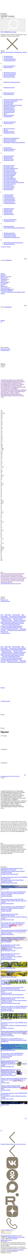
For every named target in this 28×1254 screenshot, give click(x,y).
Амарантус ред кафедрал (7, 1010)
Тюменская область (9, 214)
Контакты (3, 278)
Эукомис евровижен (6, 911)
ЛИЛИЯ (6, 32)
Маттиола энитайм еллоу (7, 1066)
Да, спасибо (4, 16)
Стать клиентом (5, 287)
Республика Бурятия (9, 169)
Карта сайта (21, 1237)
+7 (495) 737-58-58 (5, 246)
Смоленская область (9, 202)
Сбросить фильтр (5, 583)
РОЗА (2, 32)
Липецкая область (8, 123)
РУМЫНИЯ (14, 388)
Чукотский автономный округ (12, 237)
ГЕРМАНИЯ (19, 380)
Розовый (23, 577)
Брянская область (8, 67)
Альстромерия (15, 617)
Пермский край (8, 157)
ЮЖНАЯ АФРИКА (12, 395)
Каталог (3, 275)
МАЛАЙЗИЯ (4, 385)
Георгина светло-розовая (7, 1035)
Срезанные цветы (5, 601)
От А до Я (11, 776)
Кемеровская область (9, 106)
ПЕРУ (9, 387)
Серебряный (13, 579)
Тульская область (8, 212)
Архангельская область (10, 59)
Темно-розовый (20, 580)
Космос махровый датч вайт (8, 950)
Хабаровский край (9, 226)
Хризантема (14, 628)
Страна (2, 366)
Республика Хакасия (9, 186)
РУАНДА (8, 388)
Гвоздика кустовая (7, 620)
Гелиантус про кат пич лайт (8, 968)
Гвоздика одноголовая (20, 620)
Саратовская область (9, 197)
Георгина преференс (6, 941)
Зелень (3, 623)
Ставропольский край (9, 203)
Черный (10, 582)
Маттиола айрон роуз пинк (8, 1050)
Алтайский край (8, 56)
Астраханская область (9, 60)
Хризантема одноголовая (14, 630)
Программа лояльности (7, 289)
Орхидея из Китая (7, 624)
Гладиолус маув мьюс (6, 1019)
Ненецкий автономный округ (12, 138)
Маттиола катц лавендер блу (8, 1075)
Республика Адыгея (9, 165)
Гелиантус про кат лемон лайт (9, 977)
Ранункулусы (4, 626)
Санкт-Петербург (9, 52)
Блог (2, 285)
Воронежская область (9, 76)
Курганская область (9, 115)
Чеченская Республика (10, 234)
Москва (3, 52)
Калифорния (8, 260)
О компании (4, 279)
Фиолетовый (4, 582)
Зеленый (3, 575)
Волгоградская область (10, 74)
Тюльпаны (10, 627)
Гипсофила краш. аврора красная (9, 874)
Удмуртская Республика (10, 219)
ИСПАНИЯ (21, 381)
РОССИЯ (3, 388)
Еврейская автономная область (12, 82)
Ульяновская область (9, 221)
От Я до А (17, 776)
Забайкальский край (9, 87)
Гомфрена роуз (4, 1041)
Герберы (3, 621)
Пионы (14, 624)
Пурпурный (11, 577)
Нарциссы (16, 623)
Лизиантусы (7, 617)
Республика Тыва (8, 185)
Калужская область (9, 102)
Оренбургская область (9, 149)
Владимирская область (10, 72)
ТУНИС (11, 392)
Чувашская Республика (10, 236)
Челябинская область (9, 233)
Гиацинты (8, 621)
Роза (2, 614)
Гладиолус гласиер (5, 984)
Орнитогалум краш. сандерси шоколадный (12, 994)
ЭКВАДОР (18, 394)
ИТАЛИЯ (3, 383)
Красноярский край (9, 112)
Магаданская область (9, 128)
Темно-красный (11, 580)
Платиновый (4, 577)
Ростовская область (9, 188)
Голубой (17, 573)
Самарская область (9, 194)
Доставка (3, 280)
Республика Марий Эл (10, 178)
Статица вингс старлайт (7, 1098)
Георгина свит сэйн (6, 927)
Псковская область (9, 160)
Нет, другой (11, 16)
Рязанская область (8, 189)
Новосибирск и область (20, 52)
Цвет (2, 572)
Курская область (8, 116)
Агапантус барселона (6, 896)
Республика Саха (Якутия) (11, 181)
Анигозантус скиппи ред (7, 1028)
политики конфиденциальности (15, 1249)
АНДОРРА (4, 380)
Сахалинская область (9, 199)
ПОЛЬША (14, 387)
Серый (18, 579)
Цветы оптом (4, 599)
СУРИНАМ (23, 390)
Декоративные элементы (17, 621)
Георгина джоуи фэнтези (7, 934)
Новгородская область (10, 141)
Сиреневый (4, 580)
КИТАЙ (19, 383)
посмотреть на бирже (6, 872)
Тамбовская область (9, 208)
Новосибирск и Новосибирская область (14, 142)
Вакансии (3, 286)
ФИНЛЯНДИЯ (5, 394)
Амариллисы (22, 617)
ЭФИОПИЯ (4, 395)
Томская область (8, 211)
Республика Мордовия (10, 179)
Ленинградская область (10, 122)
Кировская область (9, 108)
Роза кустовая (12, 32)
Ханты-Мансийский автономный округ (14, 227)
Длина (2, 397)
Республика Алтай (9, 167)
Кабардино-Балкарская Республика (13, 99)
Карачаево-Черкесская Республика (13, 105)
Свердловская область (9, 200)
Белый (2, 573)
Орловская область (9, 150)
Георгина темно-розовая (7, 903)
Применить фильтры (15, 583)
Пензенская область (9, 156)
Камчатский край (8, 103)
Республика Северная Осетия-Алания (14, 182)
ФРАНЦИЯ (12, 394)
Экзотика (23, 630)
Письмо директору (13, 1237)
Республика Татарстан (10, 183)
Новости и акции (5, 276)
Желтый (22, 573)
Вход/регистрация (16, 292)
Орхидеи (21, 623)
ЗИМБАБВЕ (8, 381)
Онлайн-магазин (5, 350)
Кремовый (4, 576)
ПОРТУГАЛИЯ (21, 387)
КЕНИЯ (15, 383)
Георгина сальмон (5, 1090)
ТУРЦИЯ (16, 392)
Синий (22, 579)
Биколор (6, 573)
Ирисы (24, 616)
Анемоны (3, 619)
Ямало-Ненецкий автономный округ (13, 242)
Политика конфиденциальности (9, 1235)
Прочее (18, 624)
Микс (8, 576)
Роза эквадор (12, 616)
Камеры (3, 273)
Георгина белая (5, 1104)
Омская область (8, 147)
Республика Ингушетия (10, 172)
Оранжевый (13, 576)
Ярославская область (9, 244)
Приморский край (8, 158)
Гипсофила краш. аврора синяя (9, 882)
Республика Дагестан (9, 171)
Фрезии (9, 628)
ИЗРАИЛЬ (15, 381)
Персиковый (19, 576)
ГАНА (14, 380)
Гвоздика (8, 619)
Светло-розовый (5, 579)
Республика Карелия (9, 175)
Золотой (8, 575)
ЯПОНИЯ (21, 395)
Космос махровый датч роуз (8, 959)
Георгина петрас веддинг (7, 919)
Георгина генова (5, 1082)
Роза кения (8, 614)
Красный (19, 575)
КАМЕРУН (9, 383)
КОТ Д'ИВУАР (20, 384)
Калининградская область (11, 101)
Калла (2, 617)
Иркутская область (9, 94)
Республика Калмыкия (10, 174)
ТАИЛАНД (4, 391)
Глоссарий (3, 283)
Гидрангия (19, 616)
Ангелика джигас (5, 1057)
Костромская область (9, 109)
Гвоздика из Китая (18, 619)
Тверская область (8, 210)
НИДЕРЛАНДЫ (12, 385)
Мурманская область (9, 132)
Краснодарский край (9, 111)
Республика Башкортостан (11, 168)
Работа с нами (4, 282)
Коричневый (13, 575)
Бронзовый (12, 573)
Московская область (9, 131)
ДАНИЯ (3, 381)
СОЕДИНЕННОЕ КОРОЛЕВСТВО (10, 390)
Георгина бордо (5, 888)
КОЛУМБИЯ (4, 384)
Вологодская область (9, 75)
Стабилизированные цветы (15, 626)
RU (1, 321)
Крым (5, 113)
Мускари (10, 623)
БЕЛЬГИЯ (10, 380)
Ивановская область (9, 92)
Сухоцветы (4, 627)
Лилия (6, 623)
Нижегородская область (10, 139)
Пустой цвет (17, 577)
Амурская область (8, 57)
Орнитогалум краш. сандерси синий (10, 1003)
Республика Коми (8, 176)
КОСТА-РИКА (12, 384)
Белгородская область (9, 66)
